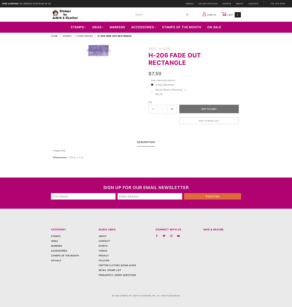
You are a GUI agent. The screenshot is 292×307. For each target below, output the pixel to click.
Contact (253, 3)
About (239, 3)
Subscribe (212, 196)
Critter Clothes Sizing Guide (117, 265)
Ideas (97, 27)
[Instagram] (172, 237)
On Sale (214, 27)
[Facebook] (158, 237)
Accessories (142, 27)
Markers (117, 27)
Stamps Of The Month (181, 27)
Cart (232, 15)
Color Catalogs (208, 3)
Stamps (77, 27)
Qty (150, 102)
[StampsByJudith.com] (65, 14)
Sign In (211, 15)
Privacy (104, 255)
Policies (104, 260)
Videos (190, 3)
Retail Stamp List (110, 270)
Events (227, 3)
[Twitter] (165, 237)
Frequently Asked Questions (117, 275)
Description (146, 142)
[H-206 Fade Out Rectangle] (98, 52)
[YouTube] (179, 237)
